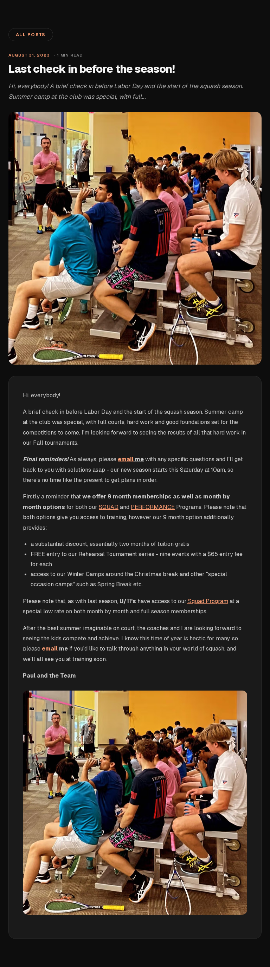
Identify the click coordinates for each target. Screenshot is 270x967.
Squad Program (208, 601)
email (126, 459)
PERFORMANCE (153, 507)
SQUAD (108, 507)
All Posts (31, 35)
